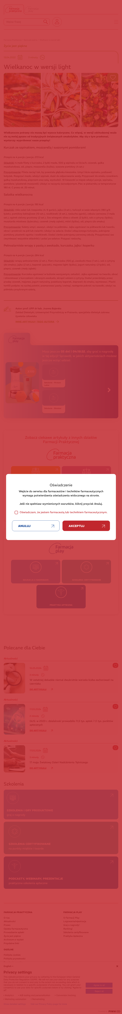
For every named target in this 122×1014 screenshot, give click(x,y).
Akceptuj (76, 526)
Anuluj (24, 526)
